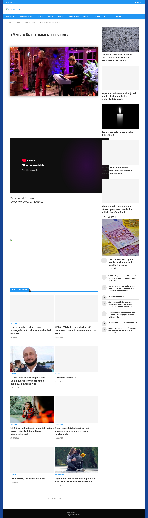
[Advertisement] (54, 121)
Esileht (10, 22)
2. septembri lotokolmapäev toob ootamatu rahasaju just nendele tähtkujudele (72, 431)
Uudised (10, 17)
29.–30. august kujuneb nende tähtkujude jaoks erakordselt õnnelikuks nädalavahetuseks (32, 431)
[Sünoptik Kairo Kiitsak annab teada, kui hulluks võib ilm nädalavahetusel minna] (120, 39)
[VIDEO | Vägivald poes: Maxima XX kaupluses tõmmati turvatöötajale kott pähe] (76, 308)
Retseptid (108, 17)
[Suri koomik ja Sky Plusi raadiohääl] (32, 460)
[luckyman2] (28, 240)
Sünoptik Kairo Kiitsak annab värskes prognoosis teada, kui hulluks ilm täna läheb (117, 209)
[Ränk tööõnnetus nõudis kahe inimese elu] (120, 116)
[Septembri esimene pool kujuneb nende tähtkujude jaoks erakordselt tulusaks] (120, 78)
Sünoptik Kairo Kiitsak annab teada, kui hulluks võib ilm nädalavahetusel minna (117, 57)
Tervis (97, 17)
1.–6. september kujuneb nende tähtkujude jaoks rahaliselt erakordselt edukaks (31, 330)
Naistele (62, 17)
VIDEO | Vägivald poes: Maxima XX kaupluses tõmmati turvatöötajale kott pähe (75, 330)
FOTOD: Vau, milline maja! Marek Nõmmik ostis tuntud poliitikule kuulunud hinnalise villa (27, 380)
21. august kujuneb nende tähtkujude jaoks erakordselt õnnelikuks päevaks (117, 170)
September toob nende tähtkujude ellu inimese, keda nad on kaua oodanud (122, 330)
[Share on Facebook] (31, 341)
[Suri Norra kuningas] (76, 359)
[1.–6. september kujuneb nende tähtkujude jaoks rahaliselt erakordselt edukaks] (32, 308)
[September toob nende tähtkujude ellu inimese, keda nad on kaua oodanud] (76, 460)
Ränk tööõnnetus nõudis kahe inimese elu (117, 133)
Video (50, 17)
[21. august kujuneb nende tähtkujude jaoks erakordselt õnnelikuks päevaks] (120, 152)
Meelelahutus (25, 17)
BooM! (118, 17)
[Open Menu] (139, 9)
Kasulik (86, 17)
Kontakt (138, 2)
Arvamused (74, 17)
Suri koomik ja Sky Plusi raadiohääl (28, 478)
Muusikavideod (30, 22)
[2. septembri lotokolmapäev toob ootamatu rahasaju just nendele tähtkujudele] (76, 409)
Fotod (40, 17)
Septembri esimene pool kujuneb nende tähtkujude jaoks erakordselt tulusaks (119, 96)
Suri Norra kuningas (65, 377)
